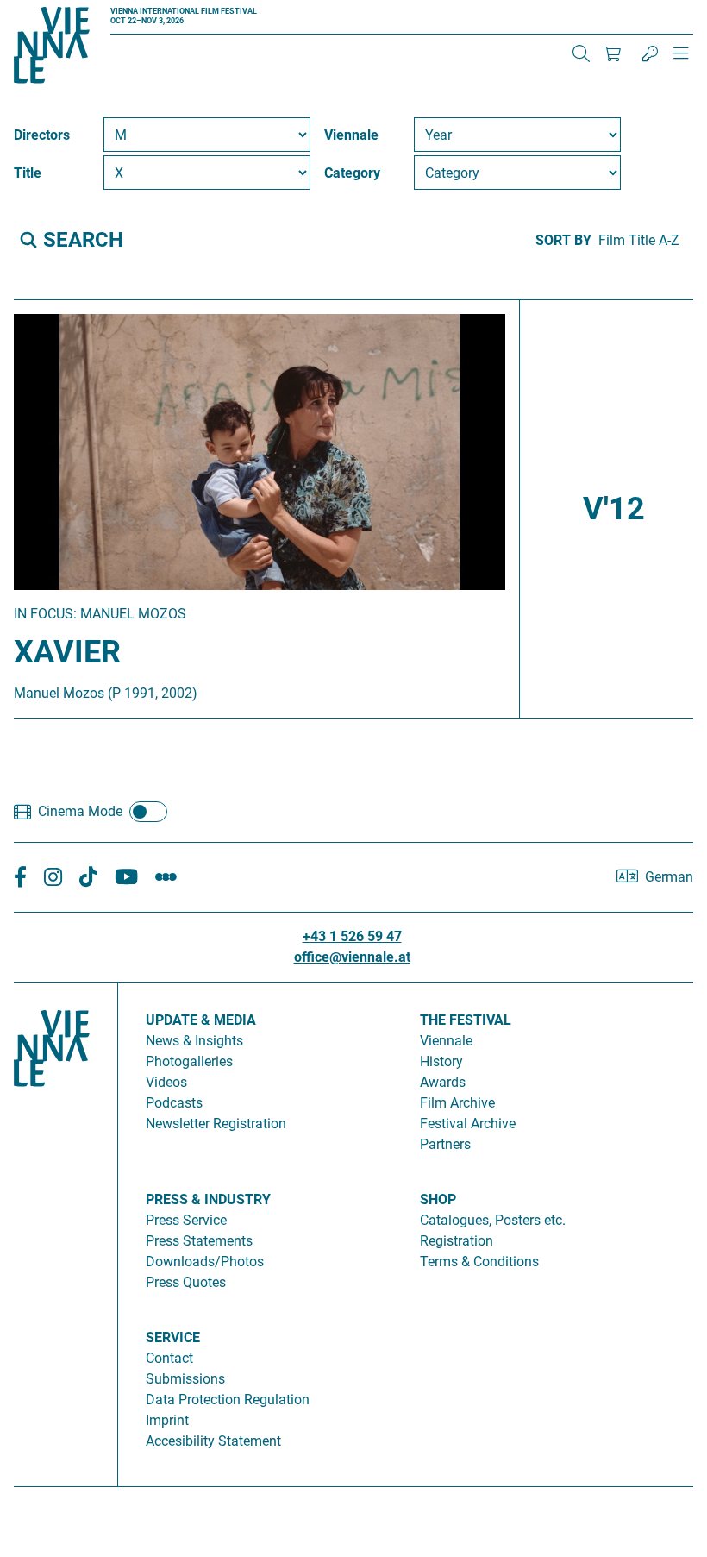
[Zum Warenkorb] (612, 53)
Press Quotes (186, 1282)
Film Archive (457, 1103)
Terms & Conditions (479, 1261)
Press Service (186, 1220)
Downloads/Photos (205, 1261)
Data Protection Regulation (228, 1399)
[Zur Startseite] (52, 48)
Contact (169, 1358)
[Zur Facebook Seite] (20, 878)
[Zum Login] (650, 53)
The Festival (465, 1020)
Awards (443, 1082)
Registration (456, 1241)
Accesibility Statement (213, 1441)
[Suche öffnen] (581, 53)
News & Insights (194, 1041)
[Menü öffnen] (681, 60)
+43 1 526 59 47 (352, 936)
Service (173, 1337)
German (669, 877)
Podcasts (174, 1103)
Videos (166, 1082)
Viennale (446, 1041)
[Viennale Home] (52, 1227)
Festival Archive (468, 1123)
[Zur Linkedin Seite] (53, 878)
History (441, 1061)
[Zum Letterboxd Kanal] (166, 878)
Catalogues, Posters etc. (493, 1220)
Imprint (167, 1420)
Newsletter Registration (216, 1123)
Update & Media (201, 1020)
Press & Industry (208, 1199)
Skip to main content (63, 10)
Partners (445, 1144)
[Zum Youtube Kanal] (126, 878)
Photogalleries (189, 1061)
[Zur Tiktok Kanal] (88, 878)
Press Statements (199, 1241)
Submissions (185, 1379)
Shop (438, 1199)
